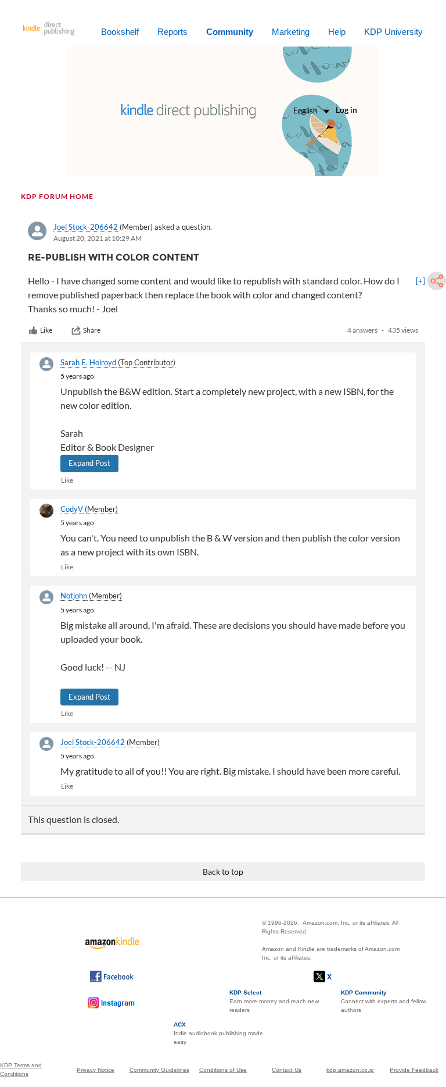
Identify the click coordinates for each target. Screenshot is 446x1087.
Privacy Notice (95, 1070)
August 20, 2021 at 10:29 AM (97, 238)
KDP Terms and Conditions (21, 1069)
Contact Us (286, 1070)
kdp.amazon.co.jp (350, 1070)
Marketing (291, 32)
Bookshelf (120, 32)
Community (229, 32)
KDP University (393, 32)
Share (91, 330)
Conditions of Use (223, 1070)
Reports (172, 32)
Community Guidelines (159, 1070)
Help (337, 32)
